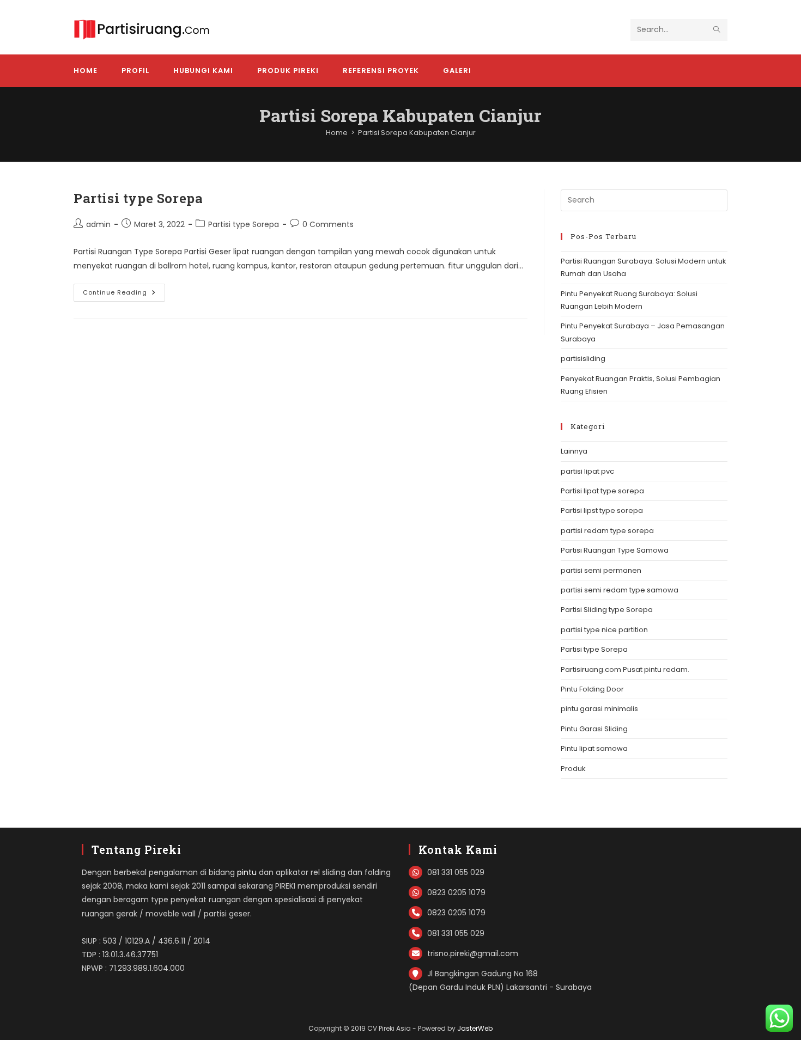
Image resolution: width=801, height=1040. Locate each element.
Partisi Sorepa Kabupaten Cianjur (417, 132)
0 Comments (328, 224)
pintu (247, 872)
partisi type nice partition (604, 630)
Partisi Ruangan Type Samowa (615, 550)
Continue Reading (124, 294)
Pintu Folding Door (592, 689)
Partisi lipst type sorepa (602, 510)
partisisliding (583, 358)
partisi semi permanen (601, 570)
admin (98, 224)
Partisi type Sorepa (138, 198)
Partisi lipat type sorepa (602, 491)
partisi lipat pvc (587, 471)
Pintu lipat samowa (594, 748)
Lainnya (574, 451)
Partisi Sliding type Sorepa (607, 609)
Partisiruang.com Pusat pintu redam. (625, 669)
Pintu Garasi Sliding (594, 729)
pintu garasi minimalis (599, 708)
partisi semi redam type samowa (619, 590)
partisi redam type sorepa (607, 530)
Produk (573, 768)
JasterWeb (475, 1028)
